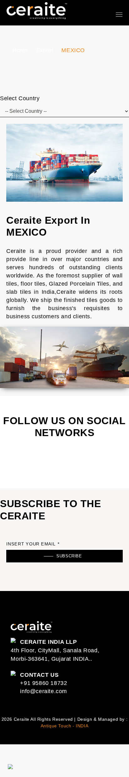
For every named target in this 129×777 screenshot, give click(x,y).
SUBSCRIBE (69, 556)
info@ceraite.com (43, 691)
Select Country (19, 98)
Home (20, 50)
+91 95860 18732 (43, 683)
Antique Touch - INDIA (65, 725)
